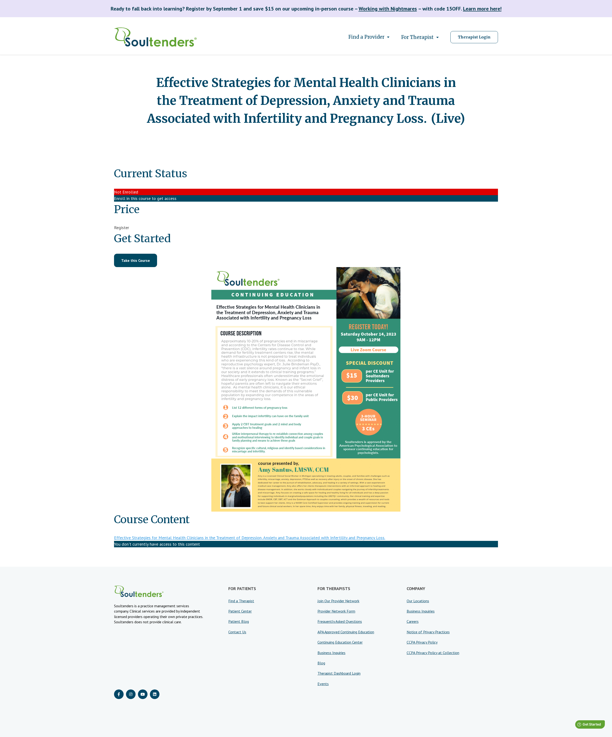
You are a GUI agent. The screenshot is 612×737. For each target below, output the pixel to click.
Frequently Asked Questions (339, 621)
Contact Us (237, 631)
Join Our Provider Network (338, 600)
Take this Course (135, 260)
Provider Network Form (336, 611)
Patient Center (240, 611)
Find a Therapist (241, 600)
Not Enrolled (126, 192)
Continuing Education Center (340, 642)
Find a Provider (366, 37)
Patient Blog (238, 621)
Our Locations (418, 600)
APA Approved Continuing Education (345, 631)
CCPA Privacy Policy (422, 642)
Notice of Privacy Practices (428, 631)
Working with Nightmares (388, 8)
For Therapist (417, 37)
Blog (321, 663)
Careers (413, 621)
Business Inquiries (331, 652)
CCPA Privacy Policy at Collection (433, 652)
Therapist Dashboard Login (339, 673)
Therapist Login (474, 37)
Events (323, 683)
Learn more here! (482, 8)
